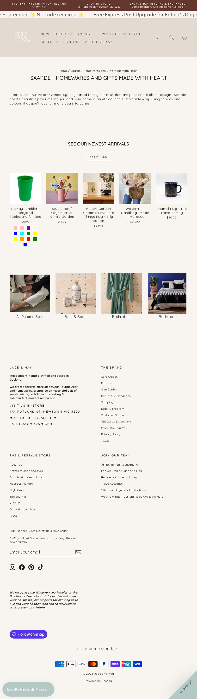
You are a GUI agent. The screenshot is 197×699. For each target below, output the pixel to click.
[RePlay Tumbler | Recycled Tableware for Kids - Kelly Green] (35, 239)
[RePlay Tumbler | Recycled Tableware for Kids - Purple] (28, 228)
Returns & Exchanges (116, 396)
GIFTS (47, 42)
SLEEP (61, 34)
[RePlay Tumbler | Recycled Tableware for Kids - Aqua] (22, 233)
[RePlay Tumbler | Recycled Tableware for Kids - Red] (28, 239)
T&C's (105, 440)
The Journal (18, 496)
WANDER (112, 34)
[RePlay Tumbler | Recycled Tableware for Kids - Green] (28, 233)
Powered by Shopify (98, 681)
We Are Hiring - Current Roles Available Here (132, 496)
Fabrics (106, 383)
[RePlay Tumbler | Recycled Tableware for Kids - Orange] (22, 239)
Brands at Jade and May (27, 477)
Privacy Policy (111, 434)
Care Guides (109, 376)
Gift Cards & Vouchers (116, 421)
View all (98, 156)
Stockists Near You (114, 428)
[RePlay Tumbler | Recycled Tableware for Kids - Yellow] (35, 233)
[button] (182, 684)
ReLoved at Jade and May (119, 477)
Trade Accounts (112, 483)
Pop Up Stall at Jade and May (121, 471)
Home (64, 71)
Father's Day (97, 42)
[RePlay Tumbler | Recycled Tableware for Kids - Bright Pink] (22, 228)
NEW (45, 34)
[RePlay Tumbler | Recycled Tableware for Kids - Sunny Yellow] (15, 239)
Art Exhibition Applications (119, 464)
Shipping (107, 402)
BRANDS (70, 42)
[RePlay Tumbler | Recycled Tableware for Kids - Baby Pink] (15, 228)
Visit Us (15, 503)
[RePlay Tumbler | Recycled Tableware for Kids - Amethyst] (35, 228)
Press (13, 515)
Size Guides (109, 389)
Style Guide (17, 490)
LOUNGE (85, 34)
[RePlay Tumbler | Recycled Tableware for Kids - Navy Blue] (15, 233)
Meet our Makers (21, 483)
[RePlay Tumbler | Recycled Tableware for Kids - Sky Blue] (25, 244)
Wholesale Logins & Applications (123, 490)
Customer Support (113, 415)
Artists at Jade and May (26, 471)
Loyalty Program (112, 408)
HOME (136, 34)
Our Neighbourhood (23, 509)
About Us (16, 464)
